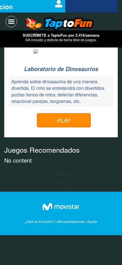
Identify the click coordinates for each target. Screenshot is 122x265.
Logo (59, 24)
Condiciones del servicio (34, 183)
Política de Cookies (93, 183)
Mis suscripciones (71, 221)
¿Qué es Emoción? (39, 221)
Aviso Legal (65, 183)
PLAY (64, 120)
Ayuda (92, 221)
